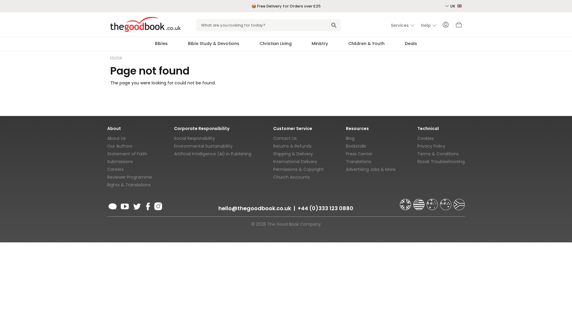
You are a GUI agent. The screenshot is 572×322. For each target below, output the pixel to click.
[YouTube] (124, 205)
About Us (116, 138)
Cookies (425, 138)
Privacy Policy (431, 146)
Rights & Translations (129, 185)
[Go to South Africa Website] (459, 202)
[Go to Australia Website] (433, 202)
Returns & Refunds (292, 146)
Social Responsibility (194, 138)
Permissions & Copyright (298, 169)
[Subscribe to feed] (112, 205)
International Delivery (295, 162)
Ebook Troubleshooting (441, 162)
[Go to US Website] (419, 202)
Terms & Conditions (438, 154)
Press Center (359, 154)
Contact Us (285, 138)
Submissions (120, 162)
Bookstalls (356, 146)
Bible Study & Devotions (213, 44)
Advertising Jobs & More (371, 169)
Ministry (320, 44)
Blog (350, 138)
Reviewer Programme (129, 177)
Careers (115, 169)
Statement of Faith (127, 154)
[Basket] (459, 26)
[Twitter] (136, 205)
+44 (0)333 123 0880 (325, 208)
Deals (411, 44)
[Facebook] (147, 205)
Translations (358, 162)
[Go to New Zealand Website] (446, 202)
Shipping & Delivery (293, 154)
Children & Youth (366, 44)
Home (116, 57)
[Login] (446, 25)
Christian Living (275, 44)
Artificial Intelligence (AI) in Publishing (212, 154)
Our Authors (119, 146)
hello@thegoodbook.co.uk (254, 208)
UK (453, 6)
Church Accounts (291, 177)
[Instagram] (157, 205)
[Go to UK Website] (406, 202)
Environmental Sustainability (203, 146)
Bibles (161, 44)
